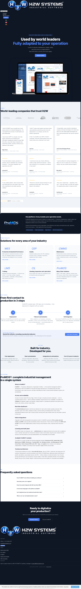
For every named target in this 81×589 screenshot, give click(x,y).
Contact (6, 17)
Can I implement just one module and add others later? (29, 492)
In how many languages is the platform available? (28, 488)
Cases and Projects (4, 556)
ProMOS (2, 554)
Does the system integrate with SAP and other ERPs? (29, 485)
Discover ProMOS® (47, 519)
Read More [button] (66, 586)
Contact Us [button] (2, 545)
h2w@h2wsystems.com (5, 543)
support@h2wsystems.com (38, 563)
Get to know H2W (4, 550)
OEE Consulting (6, 15)
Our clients (2, 552)
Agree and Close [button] (75, 586)
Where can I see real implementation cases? (27, 495)
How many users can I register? (24, 481)
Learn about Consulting (72, 334)
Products (5, 13)
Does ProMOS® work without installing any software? (29, 477)
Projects (4, 14)
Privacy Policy (48, 566)
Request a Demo (40, 55)
